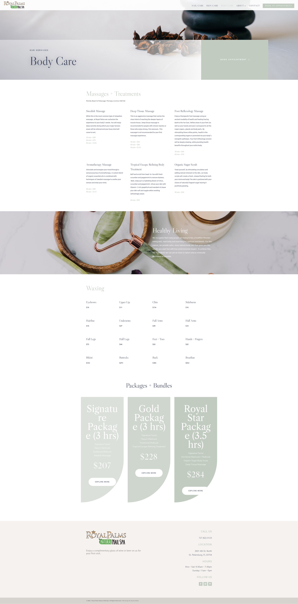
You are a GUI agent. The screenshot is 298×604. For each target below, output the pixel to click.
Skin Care (212, 6)
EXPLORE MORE (102, 482)
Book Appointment (233, 59)
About (240, 6)
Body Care (227, 6)
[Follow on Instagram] (205, 584)
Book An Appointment (278, 6)
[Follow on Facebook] (201, 584)
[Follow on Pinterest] (210, 584)
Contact (254, 6)
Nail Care (197, 6)
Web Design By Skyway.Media (130, 600)
